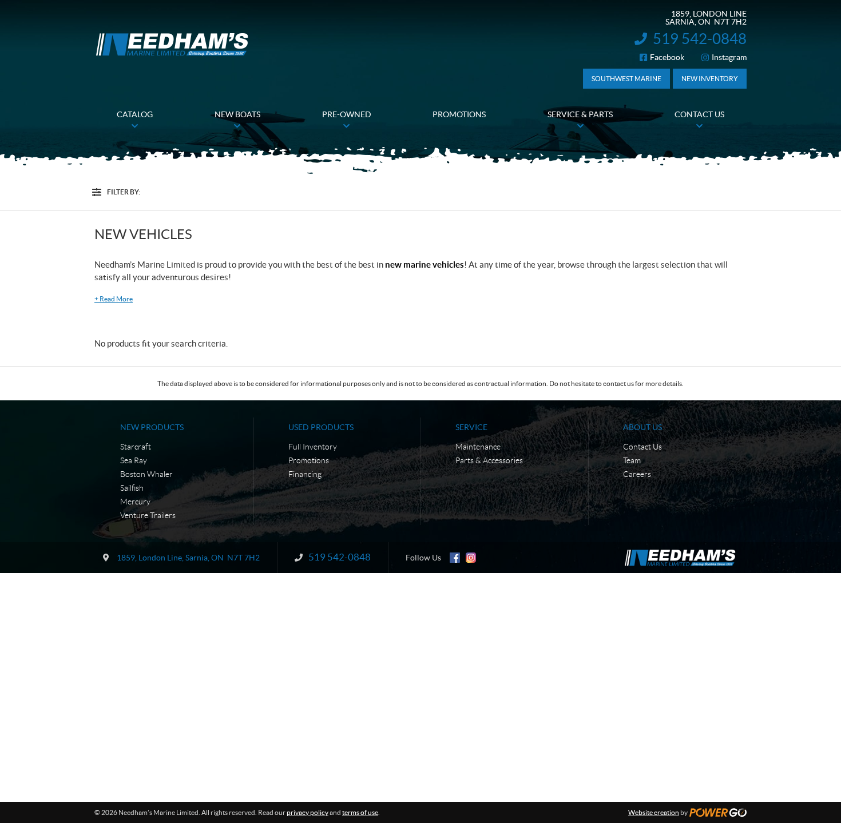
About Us (642, 427)
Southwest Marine (626, 78)
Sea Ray (133, 460)
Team (632, 460)
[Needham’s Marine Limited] (173, 44)
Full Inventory (312, 446)
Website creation (653, 812)
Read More (113, 299)
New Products (152, 427)
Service (471, 427)
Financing (305, 474)
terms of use (360, 812)
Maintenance (478, 446)
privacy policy (307, 812)
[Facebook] (455, 557)
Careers (637, 474)
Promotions (308, 460)
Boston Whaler (146, 474)
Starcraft (135, 446)
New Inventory (709, 78)
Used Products (321, 427)
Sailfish (132, 487)
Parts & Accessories (489, 460)
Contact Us (642, 446)
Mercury (135, 501)
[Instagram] (471, 557)
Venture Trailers (148, 515)
